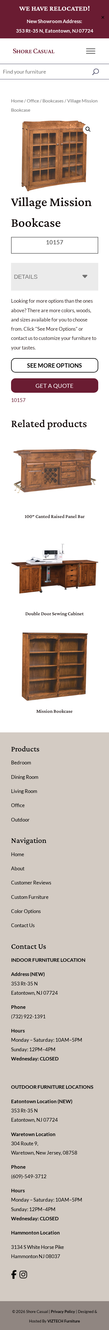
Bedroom (21, 763)
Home (17, 100)
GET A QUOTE (54, 385)
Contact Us (23, 925)
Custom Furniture (30, 897)
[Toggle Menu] (90, 51)
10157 (18, 400)
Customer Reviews (31, 883)
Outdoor (20, 820)
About (17, 868)
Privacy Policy (63, 1311)
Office (33, 100)
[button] (88, 129)
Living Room (24, 791)
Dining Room (24, 777)
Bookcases (53, 100)
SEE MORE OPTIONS (54, 365)
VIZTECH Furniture (63, 1321)
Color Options (26, 911)
